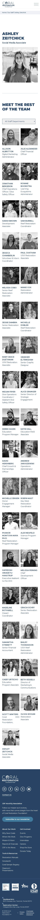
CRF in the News (8, 848)
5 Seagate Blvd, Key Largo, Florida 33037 (16, 907)
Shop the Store (26, 848)
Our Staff (11, 12)
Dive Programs (26, 837)
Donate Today (25, 851)
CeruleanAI (6, 861)
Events (22, 833)
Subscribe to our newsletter (18, 819)
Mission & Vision (8, 840)
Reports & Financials (10, 844)
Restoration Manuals (10, 857)
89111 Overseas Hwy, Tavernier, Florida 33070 (17, 901)
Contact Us (6, 795)
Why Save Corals (8, 833)
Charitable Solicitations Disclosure (30, 912)
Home (4, 12)
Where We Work (8, 837)
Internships (24, 840)
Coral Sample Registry (10, 865)
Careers (23, 844)
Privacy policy (22, 912)
